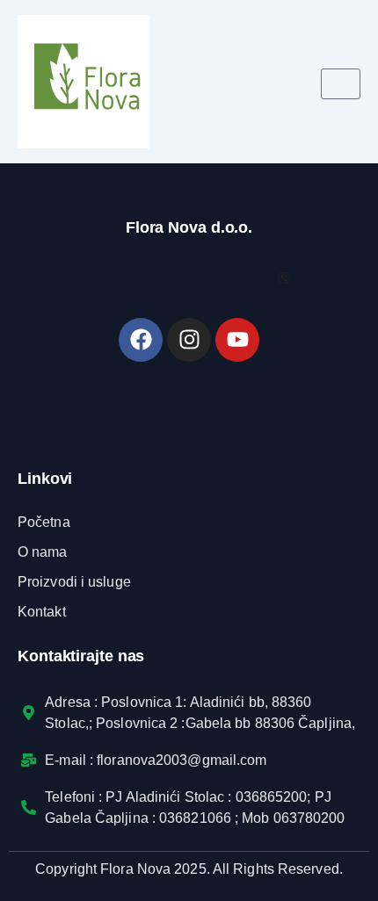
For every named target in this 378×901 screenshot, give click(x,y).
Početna (44, 522)
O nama (43, 551)
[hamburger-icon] (340, 83)
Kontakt (42, 611)
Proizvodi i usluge (74, 581)
